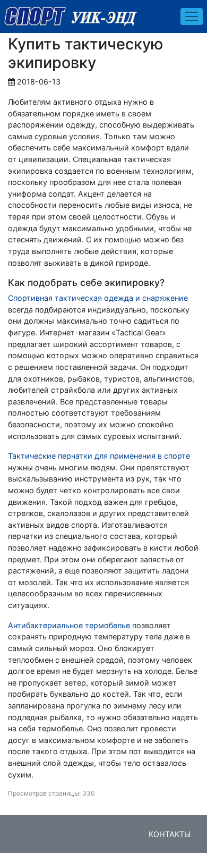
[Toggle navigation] (191, 16)
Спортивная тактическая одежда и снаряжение (98, 297)
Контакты (170, 834)
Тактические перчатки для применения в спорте (99, 455)
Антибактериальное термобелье (69, 625)
